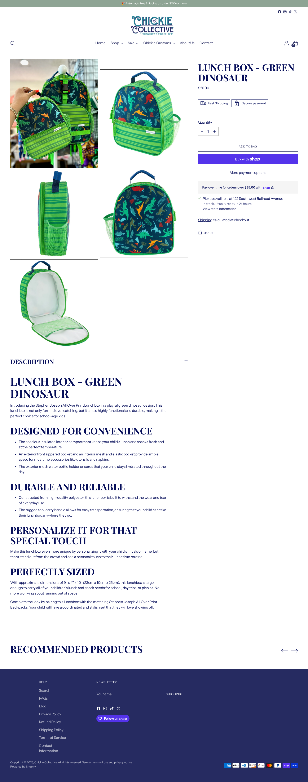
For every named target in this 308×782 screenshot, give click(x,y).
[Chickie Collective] (154, 25)
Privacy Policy (50, 714)
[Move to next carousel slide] (294, 650)
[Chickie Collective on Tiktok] (290, 12)
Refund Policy (50, 722)
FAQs (43, 698)
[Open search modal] (12, 43)
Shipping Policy (51, 730)
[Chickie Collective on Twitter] (296, 12)
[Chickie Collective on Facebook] (279, 12)
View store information (220, 209)
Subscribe (174, 694)
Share (208, 232)
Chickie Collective (45, 762)
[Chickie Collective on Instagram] (285, 12)
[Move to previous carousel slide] (284, 650)
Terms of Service (52, 737)
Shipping (205, 220)
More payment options (248, 173)
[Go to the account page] (286, 43)
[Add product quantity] (214, 131)
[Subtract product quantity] (202, 131)
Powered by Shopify (23, 766)
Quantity (205, 122)
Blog (42, 706)
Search (44, 690)
